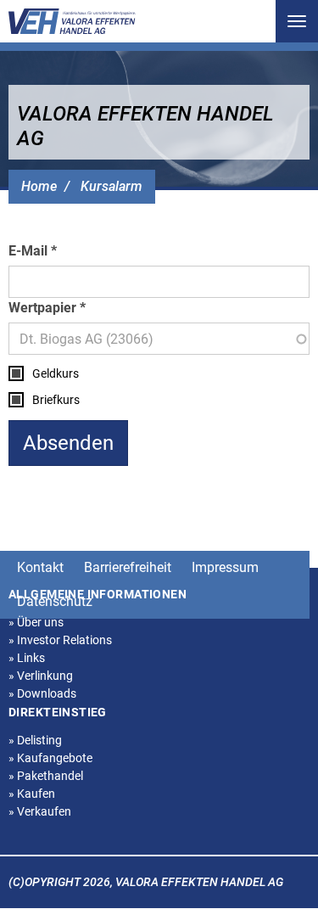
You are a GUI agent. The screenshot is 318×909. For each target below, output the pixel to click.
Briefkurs (56, 400)
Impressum (225, 567)
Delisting (35, 740)
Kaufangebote (50, 758)
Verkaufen (39, 811)
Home (39, 186)
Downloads (42, 693)
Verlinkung (40, 675)
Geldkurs (55, 373)
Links (26, 658)
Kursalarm (111, 186)
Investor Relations (60, 640)
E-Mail (27, 251)
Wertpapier (42, 308)
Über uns (36, 622)
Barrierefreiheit (127, 567)
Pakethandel (45, 776)
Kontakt (40, 567)
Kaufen (31, 793)
